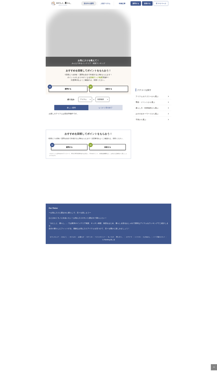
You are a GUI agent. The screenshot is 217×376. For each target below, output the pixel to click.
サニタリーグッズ (87, 258)
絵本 (82, 326)
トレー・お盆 (88, 278)
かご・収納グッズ (102, 268)
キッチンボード (110, 244)
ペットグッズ (109, 336)
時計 (74, 268)
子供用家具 (109, 326)
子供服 (101, 326)
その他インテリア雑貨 (144, 268)
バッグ (63, 336)
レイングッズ (128, 336)
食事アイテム (92, 326)
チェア (100, 244)
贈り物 (77, 345)
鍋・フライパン (66, 278)
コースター (134, 292)
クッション (91, 268)
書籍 (106, 355)
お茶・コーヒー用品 (159, 278)
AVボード (132, 244)
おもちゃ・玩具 (73, 326)
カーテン (142, 306)
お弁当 (164, 292)
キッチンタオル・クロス (68, 306)
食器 (52, 292)
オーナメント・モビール (126, 268)
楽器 (130, 355)
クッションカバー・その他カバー (108, 306)
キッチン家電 (70, 365)
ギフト (52, 345)
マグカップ (99, 292)
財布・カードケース (75, 336)
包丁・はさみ (77, 278)
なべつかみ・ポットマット (87, 306)
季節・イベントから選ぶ (145, 102)
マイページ (162, 3)
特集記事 (122, 3)
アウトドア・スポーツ (64, 355)
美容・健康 (122, 355)
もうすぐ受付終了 (105, 107)
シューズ (118, 336)
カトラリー (144, 292)
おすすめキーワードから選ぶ (147, 113)
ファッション (54, 336)
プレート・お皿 (62, 292)
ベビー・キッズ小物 (122, 326)
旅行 (138, 355)
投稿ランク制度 (96, 77)
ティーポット (109, 292)
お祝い (70, 345)
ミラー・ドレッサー (159, 244)
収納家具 (53, 248)
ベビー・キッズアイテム (57, 326)
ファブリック (54, 306)
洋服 (99, 336)
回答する (147, 3)
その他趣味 (154, 355)
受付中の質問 (89, 3)
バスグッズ (106, 258)
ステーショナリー (55, 316)
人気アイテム (105, 3)
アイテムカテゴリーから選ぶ (147, 96)
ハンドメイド (78, 355)
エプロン (53, 282)
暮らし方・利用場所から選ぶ (147, 108)
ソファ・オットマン (64, 244)
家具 (52, 244)
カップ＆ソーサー (87, 292)
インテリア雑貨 (55, 268)
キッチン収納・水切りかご (142, 278)
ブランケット (125, 306)
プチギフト (61, 345)
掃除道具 (62, 258)
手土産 (85, 345)
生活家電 (60, 365)
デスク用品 (67, 316)
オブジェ (113, 268)
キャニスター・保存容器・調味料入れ (119, 278)
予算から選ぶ (141, 119)
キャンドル (65, 268)
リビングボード (122, 244)
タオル (98, 258)
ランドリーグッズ (73, 258)
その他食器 (53, 297)
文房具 (76, 316)
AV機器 (87, 365)
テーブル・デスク (78, 244)
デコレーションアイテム (102, 316)
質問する (135, 3)
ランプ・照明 (90, 244)
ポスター (82, 268)
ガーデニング (89, 355)
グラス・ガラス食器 (122, 292)
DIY (98, 355)
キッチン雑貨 (54, 278)
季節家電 (79, 365)
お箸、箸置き (155, 292)
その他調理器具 (63, 282)
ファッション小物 (89, 336)
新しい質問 (71, 107)
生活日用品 (53, 258)
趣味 (52, 355)
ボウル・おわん (75, 292)
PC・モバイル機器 (86, 316)
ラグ (134, 306)
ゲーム (146, 355)
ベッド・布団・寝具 (144, 244)
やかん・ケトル (100, 278)
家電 (52, 365)
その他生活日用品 (117, 258)
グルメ (113, 355)
